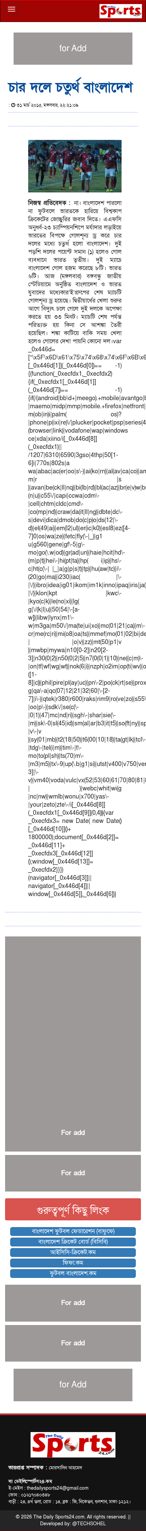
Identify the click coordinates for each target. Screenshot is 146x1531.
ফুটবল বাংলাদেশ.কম (73, 1273)
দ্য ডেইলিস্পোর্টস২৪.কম (30, 1481)
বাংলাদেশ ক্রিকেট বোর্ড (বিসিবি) (73, 1242)
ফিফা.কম (73, 1263)
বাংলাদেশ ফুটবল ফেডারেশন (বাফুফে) (73, 1231)
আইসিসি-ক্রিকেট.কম (73, 1252)
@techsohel (89, 1523)
